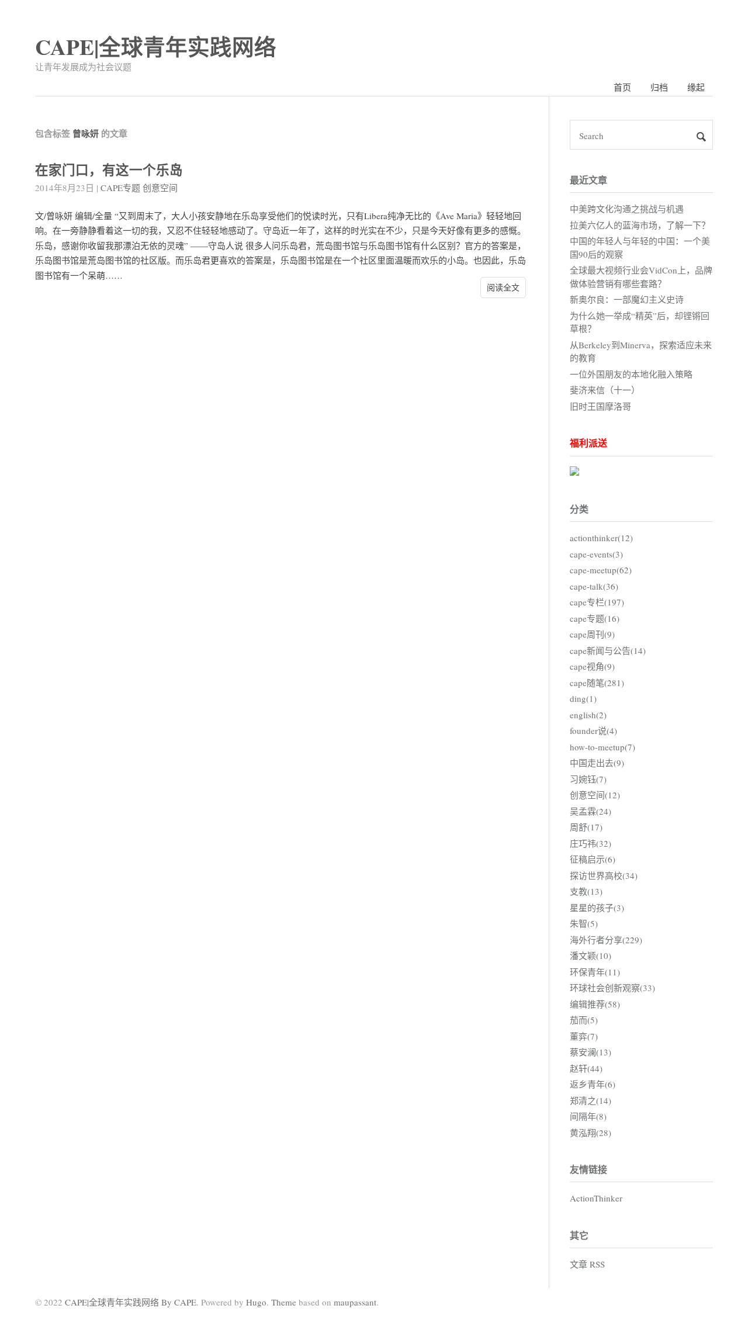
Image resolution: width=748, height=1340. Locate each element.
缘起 (696, 87)
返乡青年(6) (592, 1084)
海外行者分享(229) (606, 940)
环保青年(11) (595, 972)
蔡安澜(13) (590, 1052)
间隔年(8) (588, 1116)
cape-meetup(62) (601, 570)
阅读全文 (503, 287)
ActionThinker (596, 1198)
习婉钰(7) (588, 779)
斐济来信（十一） (605, 390)
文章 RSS (587, 1264)
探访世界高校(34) (604, 875)
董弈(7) (584, 1036)
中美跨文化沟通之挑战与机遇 (627, 208)
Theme (283, 1302)
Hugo (256, 1302)
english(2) (588, 715)
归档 (659, 87)
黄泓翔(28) (590, 1132)
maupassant (355, 1302)
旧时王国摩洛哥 (600, 406)
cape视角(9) (592, 666)
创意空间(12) (595, 795)
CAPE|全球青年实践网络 (155, 46)
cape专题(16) (594, 618)
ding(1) (583, 698)
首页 (622, 87)
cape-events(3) (596, 554)
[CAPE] (574, 472)
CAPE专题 (120, 187)
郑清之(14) (590, 1100)
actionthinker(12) (601, 537)
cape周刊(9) (592, 634)
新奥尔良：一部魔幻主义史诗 (627, 299)
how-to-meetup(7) (602, 747)
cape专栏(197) (597, 602)
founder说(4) (593, 730)
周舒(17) (586, 827)
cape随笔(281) (597, 682)
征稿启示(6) (592, 859)
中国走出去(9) (597, 762)
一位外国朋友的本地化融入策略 (631, 374)
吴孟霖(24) (590, 811)
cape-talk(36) (594, 586)
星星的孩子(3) (597, 907)
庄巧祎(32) (590, 843)
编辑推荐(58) (595, 1004)
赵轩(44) (586, 1068)
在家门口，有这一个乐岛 (109, 169)
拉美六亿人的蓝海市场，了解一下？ (640, 225)
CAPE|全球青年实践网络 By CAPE (130, 1302)
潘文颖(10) (590, 955)
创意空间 (160, 187)
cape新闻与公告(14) (608, 650)
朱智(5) (584, 923)
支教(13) (586, 891)
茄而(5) (584, 1020)
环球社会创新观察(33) (612, 987)
